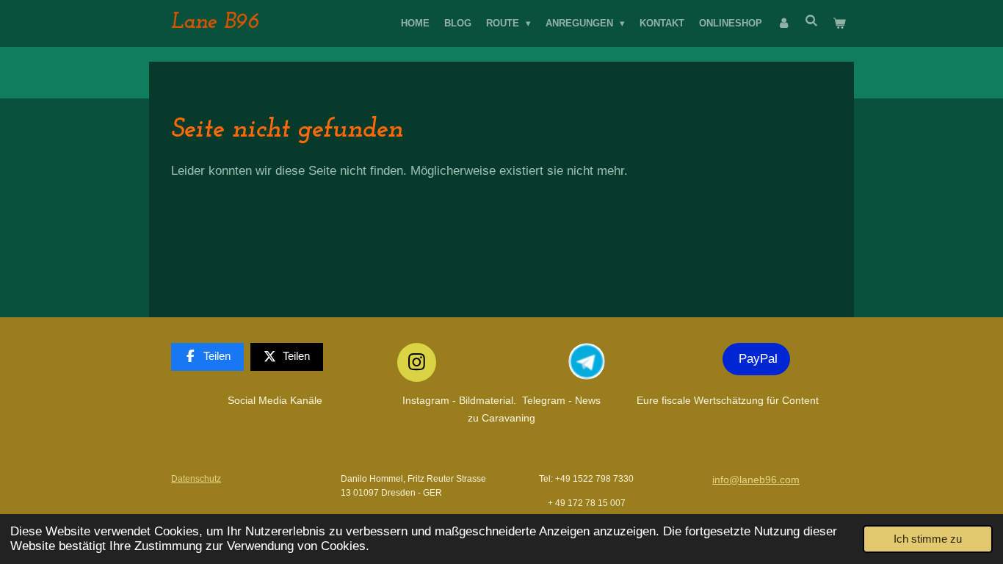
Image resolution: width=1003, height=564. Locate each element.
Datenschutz (196, 478)
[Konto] (783, 23)
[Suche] (812, 21)
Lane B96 (215, 22)
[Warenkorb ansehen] (840, 23)
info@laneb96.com (756, 479)
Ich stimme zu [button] (928, 538)
